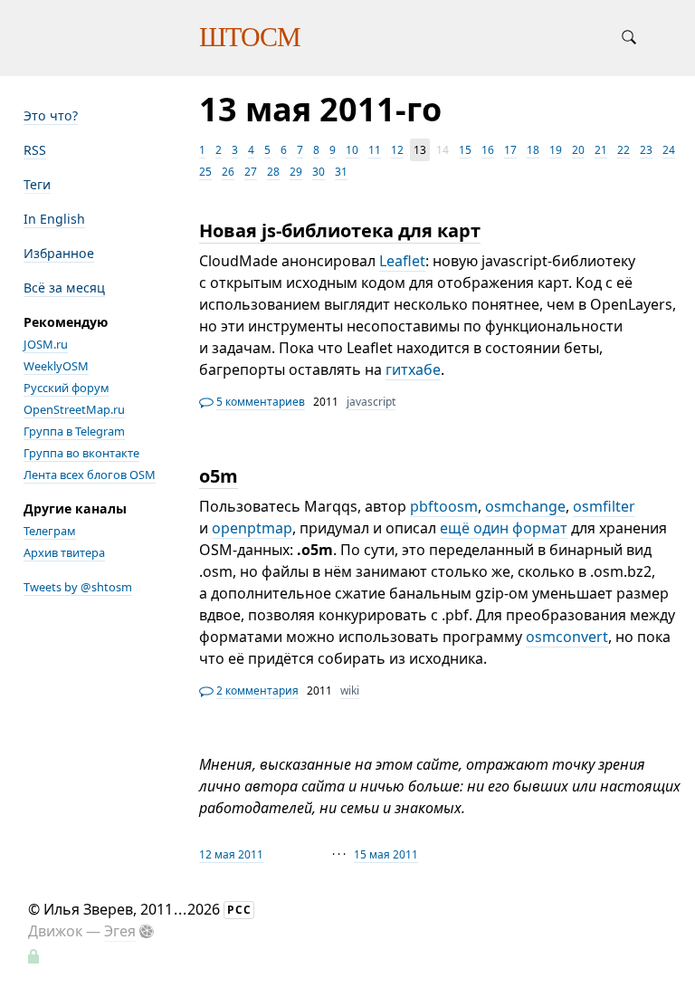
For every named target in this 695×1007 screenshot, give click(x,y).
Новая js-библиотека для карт (340, 230)
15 (465, 150)
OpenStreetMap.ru (74, 409)
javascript (371, 401)
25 (205, 171)
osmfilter (604, 506)
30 (318, 171)
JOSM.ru (46, 344)
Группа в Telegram (74, 431)
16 (487, 150)
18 (533, 150)
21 (601, 150)
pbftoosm (444, 506)
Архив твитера (64, 552)
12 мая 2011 (231, 854)
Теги (37, 184)
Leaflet (402, 261)
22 (623, 150)
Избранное (59, 253)
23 (646, 150)
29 (296, 171)
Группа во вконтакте (81, 453)
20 (578, 150)
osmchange (525, 506)
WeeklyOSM (56, 366)
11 (374, 150)
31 (341, 171)
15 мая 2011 (386, 854)
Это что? (51, 115)
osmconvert (567, 637)
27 (250, 171)
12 (397, 150)
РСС (239, 909)
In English (54, 218)
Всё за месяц (64, 287)
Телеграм (50, 531)
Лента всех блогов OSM (90, 474)
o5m (218, 476)
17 (510, 150)
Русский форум (66, 387)
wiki (349, 690)
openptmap (252, 528)
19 (555, 150)
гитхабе (413, 369)
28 (273, 171)
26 (228, 171)
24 (668, 150)
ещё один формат (503, 528)
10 (352, 150)
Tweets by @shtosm (78, 587)
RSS (35, 149)
